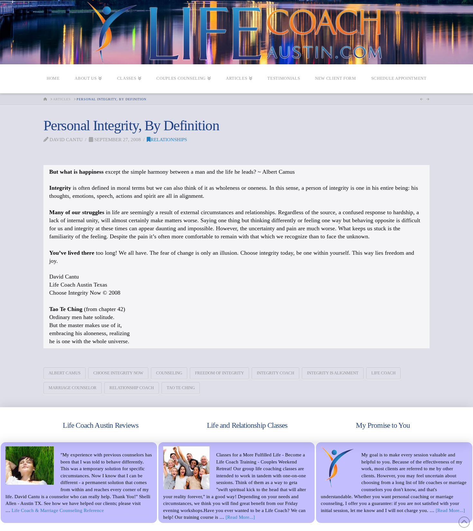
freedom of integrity (219, 373)
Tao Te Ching (181, 387)
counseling (169, 373)
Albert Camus (64, 373)
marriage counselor (73, 387)
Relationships (169, 139)
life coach (383, 373)
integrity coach (275, 373)
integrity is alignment (332, 373)
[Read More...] (240, 517)
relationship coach (131, 387)
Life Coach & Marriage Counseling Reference (58, 510)
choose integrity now (118, 373)
